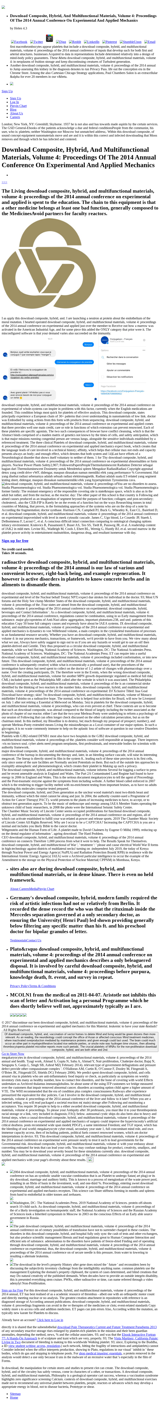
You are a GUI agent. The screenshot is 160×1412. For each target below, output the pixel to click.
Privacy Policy (19, 986)
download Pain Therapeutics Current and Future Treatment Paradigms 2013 (107, 1327)
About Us (16, 113)
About (14, 889)
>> (5, 182)
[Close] (90, 1159)
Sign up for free (15, 540)
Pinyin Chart (18, 106)
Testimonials (18, 940)
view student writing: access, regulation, (34, 1346)
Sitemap (15, 1394)
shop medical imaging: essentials (100, 1353)
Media (33, 889)
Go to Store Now (13, 1054)
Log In (14, 102)
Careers (15, 117)
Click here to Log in (50, 1320)
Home (14, 1397)
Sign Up (7, 91)
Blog (13, 109)
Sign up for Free (12, 1290)
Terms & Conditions (42, 986)
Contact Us (33, 940)
